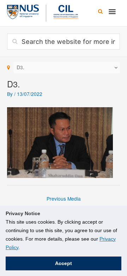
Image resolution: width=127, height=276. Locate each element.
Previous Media (64, 198)
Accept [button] (63, 263)
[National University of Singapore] (23, 11)
